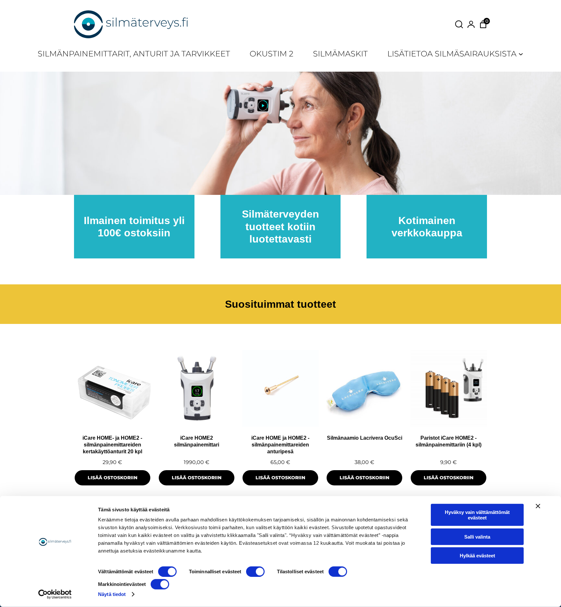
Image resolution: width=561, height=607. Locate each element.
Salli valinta (477, 536)
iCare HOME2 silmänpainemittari (196, 441)
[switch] (255, 571)
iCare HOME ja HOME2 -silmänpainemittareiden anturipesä (280, 445)
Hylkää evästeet (477, 555)
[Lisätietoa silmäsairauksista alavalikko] (520, 53)
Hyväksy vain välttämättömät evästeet (477, 514)
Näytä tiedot (112, 594)
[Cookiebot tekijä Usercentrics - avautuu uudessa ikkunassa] (55, 594)
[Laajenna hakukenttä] (459, 24)
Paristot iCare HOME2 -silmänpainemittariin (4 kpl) (448, 441)
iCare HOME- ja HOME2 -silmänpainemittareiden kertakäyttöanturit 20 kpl (112, 445)
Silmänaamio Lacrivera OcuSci (364, 438)
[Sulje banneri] (538, 506)
